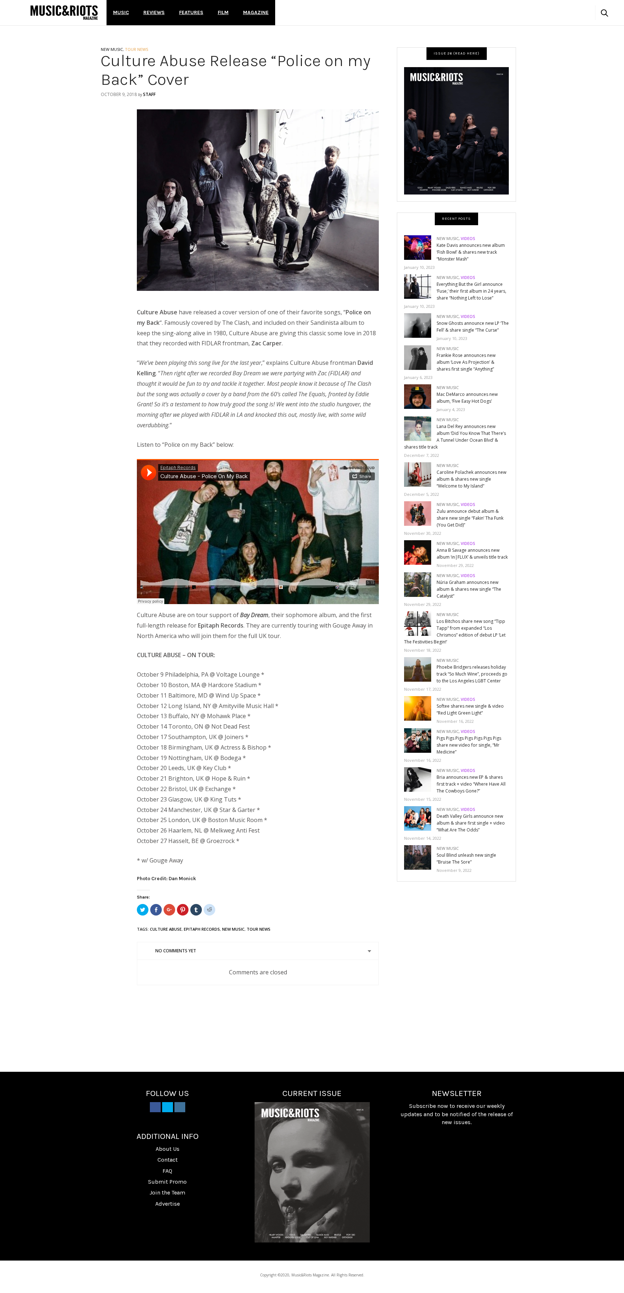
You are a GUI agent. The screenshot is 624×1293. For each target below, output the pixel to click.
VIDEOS (468, 238)
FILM (223, 12)
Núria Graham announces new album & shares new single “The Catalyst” (469, 589)
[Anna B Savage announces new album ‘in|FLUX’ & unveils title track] (420, 552)
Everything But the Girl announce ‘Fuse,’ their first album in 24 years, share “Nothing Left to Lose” (471, 291)
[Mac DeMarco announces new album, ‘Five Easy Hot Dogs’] (420, 396)
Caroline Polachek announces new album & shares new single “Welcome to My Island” (471, 479)
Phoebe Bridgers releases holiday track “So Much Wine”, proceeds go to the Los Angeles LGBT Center (472, 674)
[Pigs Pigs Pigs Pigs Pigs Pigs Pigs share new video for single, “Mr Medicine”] (420, 740)
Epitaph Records (202, 929)
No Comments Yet (175, 951)
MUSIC (121, 12)
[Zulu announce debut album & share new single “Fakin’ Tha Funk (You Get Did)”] (420, 513)
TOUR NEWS (136, 49)
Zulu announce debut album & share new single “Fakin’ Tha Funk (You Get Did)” (470, 518)
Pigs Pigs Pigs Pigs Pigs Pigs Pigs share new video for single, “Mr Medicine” (469, 745)
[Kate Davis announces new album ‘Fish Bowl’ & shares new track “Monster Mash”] (420, 247)
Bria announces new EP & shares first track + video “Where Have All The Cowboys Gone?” (471, 784)
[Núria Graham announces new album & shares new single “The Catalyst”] (420, 584)
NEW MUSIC (112, 49)
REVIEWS (154, 12)
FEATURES (191, 12)
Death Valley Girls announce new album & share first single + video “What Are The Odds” (471, 823)
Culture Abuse (166, 929)
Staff (149, 94)
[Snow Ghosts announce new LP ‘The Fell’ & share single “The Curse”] (420, 325)
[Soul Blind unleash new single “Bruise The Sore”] (420, 856)
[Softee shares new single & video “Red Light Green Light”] (420, 707)
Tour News (258, 929)
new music (233, 929)
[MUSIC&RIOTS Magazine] (64, 12)
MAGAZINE (256, 12)
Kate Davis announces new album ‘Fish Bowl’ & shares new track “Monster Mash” (471, 252)
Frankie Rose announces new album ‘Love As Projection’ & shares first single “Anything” (466, 362)
